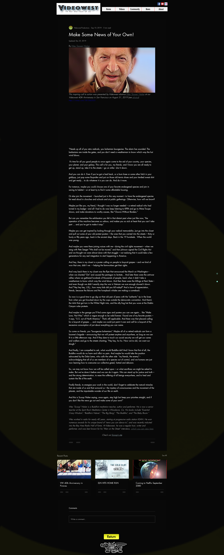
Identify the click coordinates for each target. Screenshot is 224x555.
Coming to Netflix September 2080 (149, 484)
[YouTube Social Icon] (162, 3)
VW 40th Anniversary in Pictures (71, 484)
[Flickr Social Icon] (165, 3)
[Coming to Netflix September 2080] (150, 469)
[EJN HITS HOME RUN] (112, 469)
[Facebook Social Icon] (159, 3)
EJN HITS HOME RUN (108, 483)
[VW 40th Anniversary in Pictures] (74, 469)
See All (164, 455)
